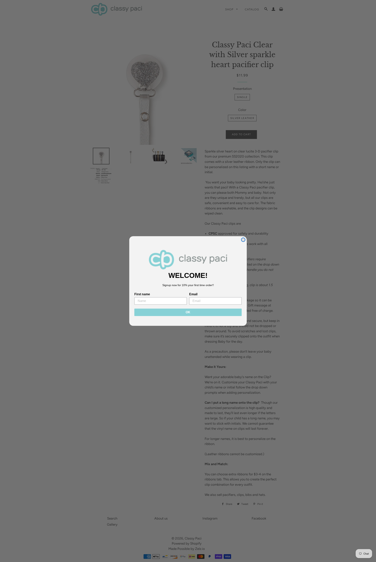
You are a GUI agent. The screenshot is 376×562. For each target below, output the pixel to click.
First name (142, 294)
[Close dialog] (243, 240)
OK (188, 312)
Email (193, 294)
